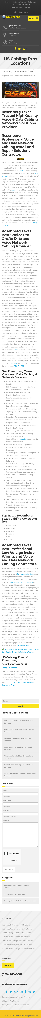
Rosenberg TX (11, 108)
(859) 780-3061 (19, 366)
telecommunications (25, 574)
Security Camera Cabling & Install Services (18, 748)
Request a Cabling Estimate (20, 8)
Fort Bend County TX (14, 105)
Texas (33, 103)
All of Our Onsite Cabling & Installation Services (20, 775)
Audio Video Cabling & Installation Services (18, 766)
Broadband (23, 439)
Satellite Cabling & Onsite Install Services (17, 739)
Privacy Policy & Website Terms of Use (20, 901)
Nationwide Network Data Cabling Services (18, 722)
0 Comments (31, 108)
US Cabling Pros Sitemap (14, 894)
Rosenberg (26, 105)
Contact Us (9, 869)
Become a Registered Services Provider (16, 887)
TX (23, 108)
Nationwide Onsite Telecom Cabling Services (19, 731)
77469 (4, 105)
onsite (13, 190)
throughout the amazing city (21, 582)
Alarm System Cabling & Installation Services (19, 757)
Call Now (8, 965)
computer (14, 363)
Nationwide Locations (20, 12)
